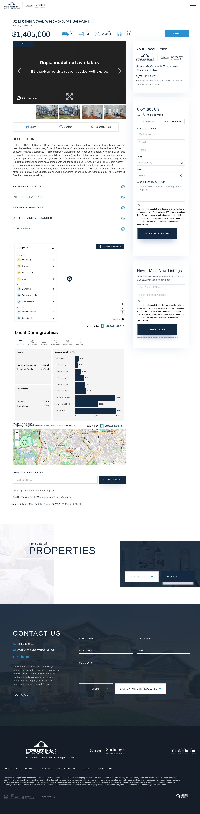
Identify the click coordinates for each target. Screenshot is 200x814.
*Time (139, 170)
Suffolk (38, 504)
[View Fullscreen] (17, 443)
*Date (139, 157)
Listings (23, 504)
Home (14, 504)
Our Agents (153, 84)
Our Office (21, 695)
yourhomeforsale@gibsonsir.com (36, 649)
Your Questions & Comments (151, 182)
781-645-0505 (155, 114)
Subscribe (157, 329)
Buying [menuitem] (30, 768)
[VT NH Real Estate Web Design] (181, 796)
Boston (47, 504)
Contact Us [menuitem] (105, 768)
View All (171, 577)
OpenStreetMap (110, 464)
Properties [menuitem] (11, 768)
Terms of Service (161, 245)
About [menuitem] (86, 768)
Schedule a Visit (173, 121)
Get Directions (112, 480)
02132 (56, 504)
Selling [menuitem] (46, 768)
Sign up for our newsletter (139, 689)
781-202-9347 (147, 76)
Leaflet (100, 464)
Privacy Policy (142, 224)
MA (31, 504)
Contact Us (142, 84)
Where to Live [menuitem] (66, 768)
